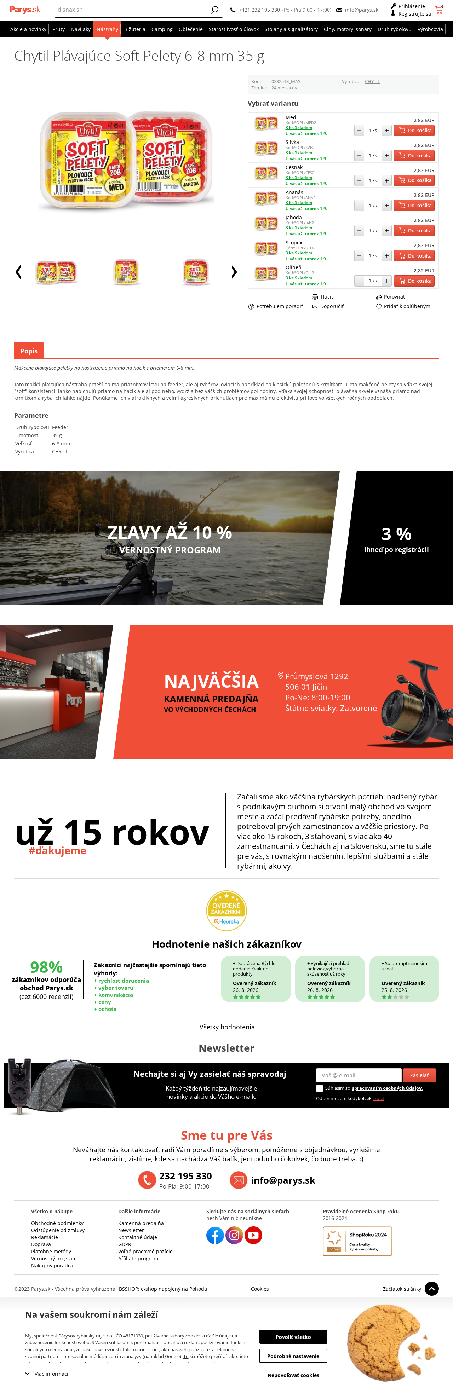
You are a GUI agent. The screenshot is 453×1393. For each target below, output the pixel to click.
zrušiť (378, 1098)
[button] (215, 10)
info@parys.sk (361, 9)
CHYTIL (372, 81)
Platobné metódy (51, 1251)
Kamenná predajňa (141, 1223)
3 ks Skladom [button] (299, 128)
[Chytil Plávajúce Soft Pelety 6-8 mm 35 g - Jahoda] (266, 230)
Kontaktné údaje (137, 1237)
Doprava (41, 1244)
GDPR (124, 1244)
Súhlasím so (337, 1088)
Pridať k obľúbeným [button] (407, 306)
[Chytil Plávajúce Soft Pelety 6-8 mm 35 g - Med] (266, 130)
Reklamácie (44, 1237)
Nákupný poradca (52, 1265)
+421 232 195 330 (259, 9)
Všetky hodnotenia (227, 1027)
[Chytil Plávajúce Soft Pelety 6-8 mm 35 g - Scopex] (266, 255)
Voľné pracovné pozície (145, 1251)
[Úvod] (26, 10)
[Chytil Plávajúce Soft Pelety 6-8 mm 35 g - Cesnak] (266, 180)
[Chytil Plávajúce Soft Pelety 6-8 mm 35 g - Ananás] (266, 205)
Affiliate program (138, 1258)
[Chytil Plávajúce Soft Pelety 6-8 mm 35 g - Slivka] (266, 155)
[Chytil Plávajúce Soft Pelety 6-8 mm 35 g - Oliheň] (266, 280)
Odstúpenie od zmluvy (58, 1230)
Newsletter (131, 1230)
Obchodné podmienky (57, 1223)
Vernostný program (54, 1258)
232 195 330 (185, 1175)
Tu (186, 1356)
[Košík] (440, 10)
